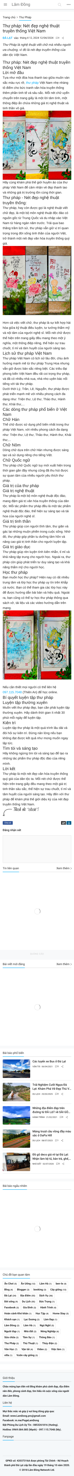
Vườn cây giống (26, 1355)
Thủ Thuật (29, 1343)
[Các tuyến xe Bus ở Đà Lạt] (16, 1068)
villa (6, 1355)
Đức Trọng (45, 1301)
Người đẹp (10, 1331)
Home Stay (59, 1313)
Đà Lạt (7, 38)
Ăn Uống (26, 1283)
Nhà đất (37, 1164)
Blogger (21, 1289)
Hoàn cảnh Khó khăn (16, 1313)
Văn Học (9, 1349)
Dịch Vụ (43, 1295)
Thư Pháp (9, 1343)
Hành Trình (39, 1117)
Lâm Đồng (10, 1325)
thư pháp (32, 82)
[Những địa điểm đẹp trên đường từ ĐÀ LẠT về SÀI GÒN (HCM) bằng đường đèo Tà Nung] (16, 1115)
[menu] (5, 4)
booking (38, 1289)
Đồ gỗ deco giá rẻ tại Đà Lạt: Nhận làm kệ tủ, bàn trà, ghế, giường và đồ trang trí (51, 1157)
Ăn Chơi (8, 1283)
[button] (59, 4)
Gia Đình (28, 1307)
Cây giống (56, 1289)
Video (40, 1349)
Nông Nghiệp (48, 1331)
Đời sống (9, 1301)
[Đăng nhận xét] (57, 38)
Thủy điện (48, 1343)
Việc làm (56, 1349)
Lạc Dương (30, 1319)
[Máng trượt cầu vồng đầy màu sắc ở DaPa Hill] (16, 1138)
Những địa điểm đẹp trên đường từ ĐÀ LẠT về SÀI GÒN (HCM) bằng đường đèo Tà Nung (51, 1110)
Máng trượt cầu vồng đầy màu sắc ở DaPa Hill (52, 1133)
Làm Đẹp (49, 1319)
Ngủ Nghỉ (45, 1325)
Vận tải (36, 1066)
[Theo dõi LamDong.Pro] (68, 823)
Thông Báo (45, 1337)
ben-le (59, 1283)
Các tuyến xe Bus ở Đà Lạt (49, 1061)
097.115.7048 (12, 692)
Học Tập (40, 1313)
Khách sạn (10, 1319)
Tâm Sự (27, 1337)
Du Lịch (36, 1094)
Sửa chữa (9, 1337)
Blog (7, 1289)
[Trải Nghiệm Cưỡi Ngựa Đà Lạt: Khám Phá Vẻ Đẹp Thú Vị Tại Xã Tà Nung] (16, 1092)
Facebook (10, 1307)
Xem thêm (63, 868)
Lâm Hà (43, 1283)
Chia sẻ (7, 823)
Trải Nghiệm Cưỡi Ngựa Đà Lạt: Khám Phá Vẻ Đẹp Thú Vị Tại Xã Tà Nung (51, 1087)
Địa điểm (25, 1295)
